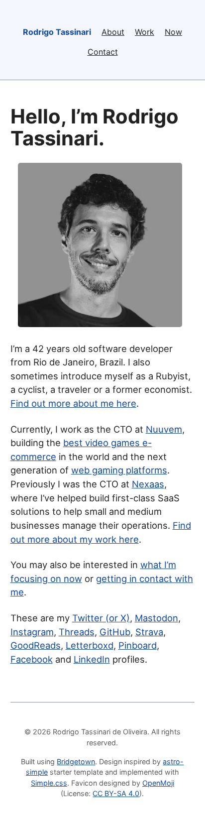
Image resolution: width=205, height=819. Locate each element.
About (113, 32)
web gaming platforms (119, 470)
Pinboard (137, 645)
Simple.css (49, 783)
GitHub (115, 631)
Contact (103, 52)
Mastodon (156, 617)
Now (173, 32)
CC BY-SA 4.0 (116, 793)
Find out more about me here (73, 403)
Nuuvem (164, 429)
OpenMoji (158, 783)
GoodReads (35, 645)
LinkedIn (92, 659)
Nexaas (148, 483)
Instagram (32, 631)
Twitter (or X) (101, 617)
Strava (149, 631)
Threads (77, 631)
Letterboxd (89, 645)
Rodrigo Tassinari (57, 32)
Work (144, 32)
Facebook (31, 659)
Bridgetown (76, 761)
